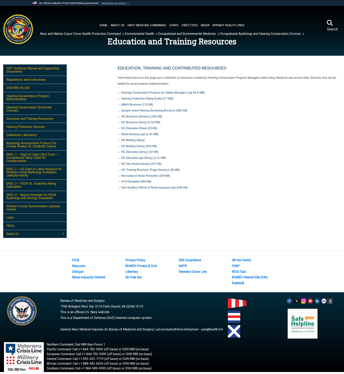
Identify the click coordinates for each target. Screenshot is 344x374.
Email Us (11, 234)
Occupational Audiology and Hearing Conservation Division (261, 34)
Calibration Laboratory (21, 135)
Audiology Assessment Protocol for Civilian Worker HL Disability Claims (31, 144)
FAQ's (10, 226)
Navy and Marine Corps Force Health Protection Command (81, 34)
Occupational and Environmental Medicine (187, 34)
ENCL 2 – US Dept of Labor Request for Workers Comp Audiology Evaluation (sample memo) (34, 172)
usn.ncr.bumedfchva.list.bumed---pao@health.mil (189, 329)
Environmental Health (140, 34)
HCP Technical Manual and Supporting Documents (32, 69)
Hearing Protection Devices (25, 127)
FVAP (236, 266)
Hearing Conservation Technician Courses (29, 108)
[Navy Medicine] (34, 25)
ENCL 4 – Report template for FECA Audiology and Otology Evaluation (31, 196)
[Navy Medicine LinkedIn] (317, 301)
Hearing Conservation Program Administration (27, 97)
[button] (115, 3)
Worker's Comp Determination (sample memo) (33, 207)
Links (10, 217)
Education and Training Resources (29, 119)
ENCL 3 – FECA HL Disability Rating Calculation (31, 185)
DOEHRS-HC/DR (18, 88)
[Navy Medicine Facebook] (289, 301)
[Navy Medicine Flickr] (323, 301)
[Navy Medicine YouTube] (310, 301)
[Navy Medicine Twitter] (296, 301)
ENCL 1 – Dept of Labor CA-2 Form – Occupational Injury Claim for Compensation (32, 158)
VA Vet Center (241, 260)
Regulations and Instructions (26, 80)
